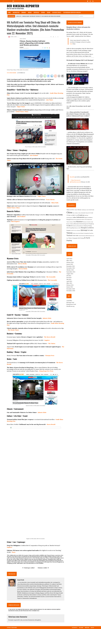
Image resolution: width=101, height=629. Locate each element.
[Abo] (93, 1)
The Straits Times (13, 330)
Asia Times (49, 100)
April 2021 (69, 281)
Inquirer (47, 340)
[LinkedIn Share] (51, 76)
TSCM (73, 235)
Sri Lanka (90, 230)
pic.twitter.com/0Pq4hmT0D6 (82, 177)
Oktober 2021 (70, 270)
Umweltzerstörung (82, 235)
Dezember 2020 (70, 289)
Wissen (43, 12)
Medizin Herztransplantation (76, 219)
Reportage (36, 12)
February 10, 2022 (85, 182)
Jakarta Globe (47, 318)
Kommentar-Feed (71, 304)
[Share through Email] (59, 76)
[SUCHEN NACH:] (86, 16)
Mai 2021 (68, 279)
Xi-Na (86, 238)
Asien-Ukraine (77, 209)
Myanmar (79, 222)
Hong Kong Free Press (46, 371)
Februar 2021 (70, 285)
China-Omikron (75, 212)
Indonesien (80, 217)
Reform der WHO (78, 227)
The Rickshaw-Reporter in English (72, 12)
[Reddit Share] (55, 76)
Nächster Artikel (42, 568)
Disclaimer (81, 627)
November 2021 (70, 268)
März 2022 (69, 260)
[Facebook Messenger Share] (48, 76)
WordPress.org (70, 306)
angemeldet (17, 620)
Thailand (69, 235)
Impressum (87, 627)
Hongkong (81, 215)
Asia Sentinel (34, 155)
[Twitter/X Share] (41, 76)
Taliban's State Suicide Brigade (78, 233)
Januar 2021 (69, 287)
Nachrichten (16, 12)
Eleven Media (22, 264)
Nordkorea (69, 225)
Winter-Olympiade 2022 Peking (76, 238)
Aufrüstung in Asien (85, 209)
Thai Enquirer (15, 221)
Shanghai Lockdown (87, 228)
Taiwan (69, 233)
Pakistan (86, 225)
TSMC (77, 235)
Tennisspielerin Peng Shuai (88, 233)
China (73, 44)
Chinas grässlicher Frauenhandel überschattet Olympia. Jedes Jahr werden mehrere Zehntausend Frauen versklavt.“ (78, 114)
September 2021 (70, 272)
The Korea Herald (49, 337)
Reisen (48, 12)
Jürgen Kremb (12, 72)
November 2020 (70, 290)
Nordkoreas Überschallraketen (78, 225)
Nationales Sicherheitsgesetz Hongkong (84, 223)
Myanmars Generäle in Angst (88, 221)
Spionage (84, 230)
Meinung (24, 12)
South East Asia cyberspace (76, 230)
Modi (74, 221)
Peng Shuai (71, 227)
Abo (13, 1)
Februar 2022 (70, 262)
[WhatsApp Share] (44, 76)
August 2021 (69, 273)
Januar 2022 (69, 264)
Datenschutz (74, 627)
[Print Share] (62, 76)
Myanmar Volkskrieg (70, 223)
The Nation (51, 343)
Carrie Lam (91, 209)
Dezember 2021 (70, 266)
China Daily (54, 203)
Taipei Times (21, 106)
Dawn (13, 552)
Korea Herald (51, 424)
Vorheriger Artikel (29, 568)
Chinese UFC (88, 212)
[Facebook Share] (37, 76)
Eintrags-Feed (70, 302)
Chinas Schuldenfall (81, 212)
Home (9, 12)
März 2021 (69, 283)
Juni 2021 (69, 277)
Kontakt (92, 627)
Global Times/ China (22, 111)
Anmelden (69, 300)
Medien (29, 12)
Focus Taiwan (50, 199)
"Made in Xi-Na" (70, 209)
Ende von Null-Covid (73, 215)
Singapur (68, 230)
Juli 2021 (68, 275)
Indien (74, 217)
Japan (86, 217)
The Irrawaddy (50, 277)
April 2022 (69, 258)
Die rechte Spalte (56, 12)
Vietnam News (49, 355)
